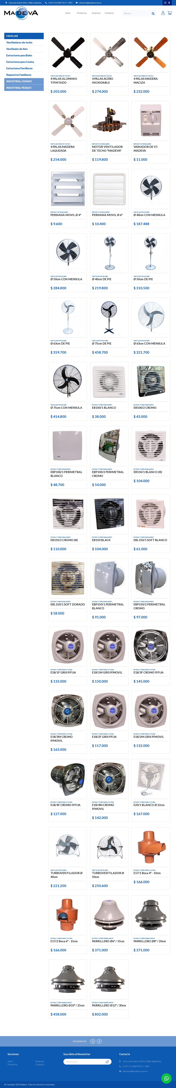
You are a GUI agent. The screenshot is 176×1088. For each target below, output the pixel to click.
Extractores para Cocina (20, 61)
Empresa (96, 13)
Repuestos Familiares (18, 74)
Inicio (67, 13)
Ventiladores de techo (19, 42)
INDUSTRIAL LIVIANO (19, 81)
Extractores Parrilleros (19, 68)
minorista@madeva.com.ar (90, 3)
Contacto (109, 13)
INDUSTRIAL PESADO (18, 87)
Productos (82, 13)
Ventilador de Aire (17, 48)
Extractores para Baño (19, 55)
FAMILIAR (12, 35)
